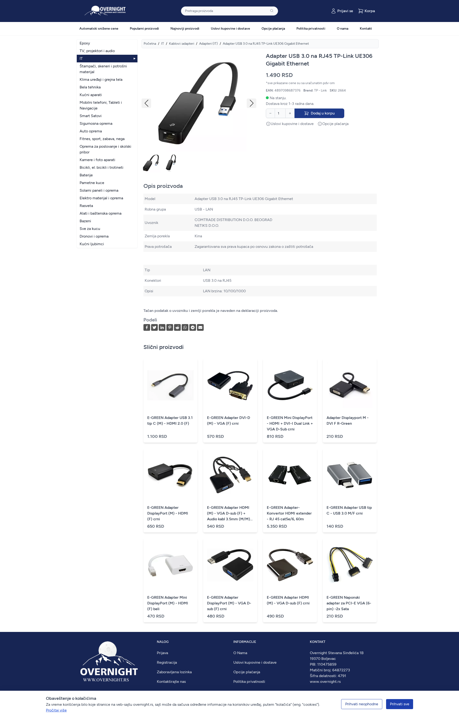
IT (162, 44)
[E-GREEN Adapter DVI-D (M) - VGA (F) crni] (230, 385)
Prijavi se (345, 11)
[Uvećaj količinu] (290, 113)
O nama (342, 29)
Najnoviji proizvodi (184, 29)
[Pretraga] (272, 11)
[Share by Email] (200, 327)
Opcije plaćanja (273, 29)
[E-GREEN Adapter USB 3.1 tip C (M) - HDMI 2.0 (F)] (170, 385)
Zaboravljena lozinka (174, 672)
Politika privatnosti (310, 29)
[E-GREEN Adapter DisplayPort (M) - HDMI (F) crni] (170, 475)
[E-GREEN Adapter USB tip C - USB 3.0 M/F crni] (350, 475)
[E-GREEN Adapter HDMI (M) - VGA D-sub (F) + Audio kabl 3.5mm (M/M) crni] (230, 475)
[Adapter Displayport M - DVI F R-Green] (350, 385)
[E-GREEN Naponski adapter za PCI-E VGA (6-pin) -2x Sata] (350, 565)
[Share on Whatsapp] (185, 327)
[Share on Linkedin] (162, 327)
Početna (150, 44)
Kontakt (366, 29)
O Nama (240, 653)
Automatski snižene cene (98, 29)
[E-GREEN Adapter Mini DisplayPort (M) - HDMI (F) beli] (170, 565)
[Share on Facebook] (146, 327)
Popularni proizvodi (144, 29)
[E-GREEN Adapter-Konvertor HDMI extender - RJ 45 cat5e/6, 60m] (290, 475)
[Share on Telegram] (192, 327)
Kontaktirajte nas (171, 681)
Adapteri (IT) (208, 44)
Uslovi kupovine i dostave (230, 29)
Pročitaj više (56, 710)
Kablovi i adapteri (181, 44)
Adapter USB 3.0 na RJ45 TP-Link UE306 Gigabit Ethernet (266, 44)
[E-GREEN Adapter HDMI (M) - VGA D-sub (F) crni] (290, 565)
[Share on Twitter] (154, 327)
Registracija (167, 662)
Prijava (162, 653)
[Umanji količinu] (270, 113)
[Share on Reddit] (177, 327)
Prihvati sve (399, 704)
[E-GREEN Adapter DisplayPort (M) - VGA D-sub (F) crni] (230, 565)
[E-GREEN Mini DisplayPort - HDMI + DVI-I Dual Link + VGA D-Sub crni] (290, 385)
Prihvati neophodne (361, 704)
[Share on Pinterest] (169, 327)
